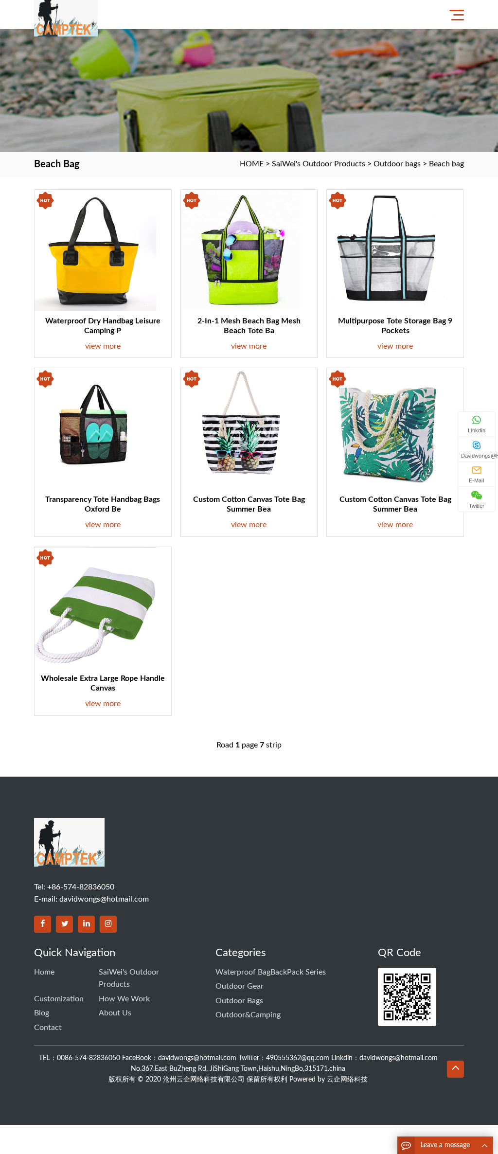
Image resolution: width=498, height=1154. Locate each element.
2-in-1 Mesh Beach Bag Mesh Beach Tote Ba (249, 326)
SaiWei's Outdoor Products (318, 164)
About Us (115, 1013)
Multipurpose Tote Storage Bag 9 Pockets (395, 326)
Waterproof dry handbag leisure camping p (102, 326)
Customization (59, 999)
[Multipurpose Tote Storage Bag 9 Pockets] (387, 250)
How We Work (124, 999)
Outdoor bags (397, 164)
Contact (48, 1027)
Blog (41, 1013)
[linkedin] (86, 924)
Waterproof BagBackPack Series (270, 972)
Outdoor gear (239, 986)
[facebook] (42, 924)
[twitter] (64, 924)
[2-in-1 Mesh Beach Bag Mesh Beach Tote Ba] (241, 250)
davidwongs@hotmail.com (104, 899)
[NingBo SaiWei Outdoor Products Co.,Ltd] (68, 14)
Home (44, 972)
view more (103, 346)
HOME (252, 164)
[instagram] (108, 924)
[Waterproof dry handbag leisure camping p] (95, 250)
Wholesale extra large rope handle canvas (103, 683)
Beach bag (446, 164)
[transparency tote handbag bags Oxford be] (95, 429)
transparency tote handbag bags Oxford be (102, 504)
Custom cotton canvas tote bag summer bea (249, 504)
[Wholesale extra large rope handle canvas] (95, 608)
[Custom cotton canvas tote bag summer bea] (241, 429)
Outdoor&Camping (248, 1015)
